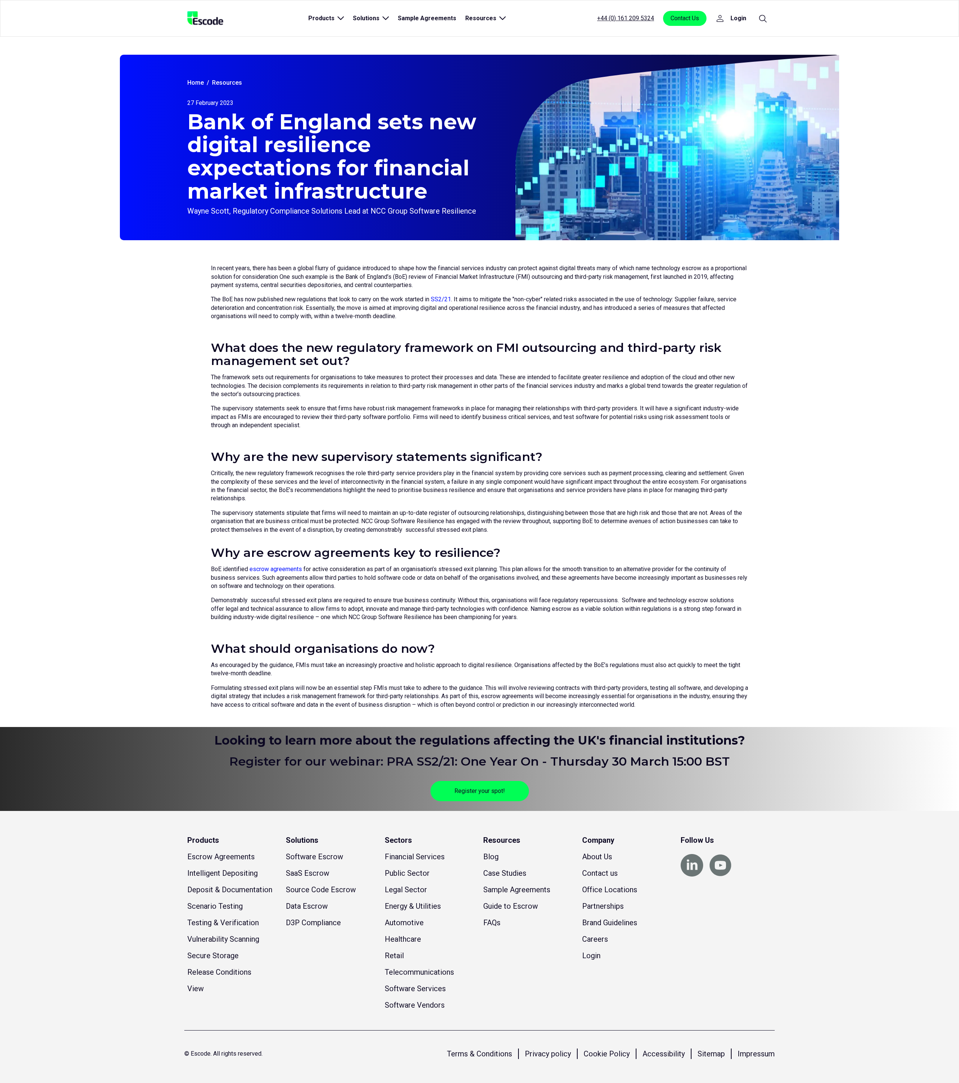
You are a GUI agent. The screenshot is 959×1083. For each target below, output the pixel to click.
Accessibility (663, 1053)
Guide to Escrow (510, 906)
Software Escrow (314, 856)
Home (195, 82)
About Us (597, 856)
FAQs (491, 922)
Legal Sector (406, 889)
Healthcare (403, 939)
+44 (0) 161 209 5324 (625, 18)
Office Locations (609, 889)
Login (591, 955)
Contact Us (685, 18)
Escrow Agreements (221, 856)
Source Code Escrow (321, 889)
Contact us (600, 873)
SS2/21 (441, 299)
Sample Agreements (427, 18)
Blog (491, 856)
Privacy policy (548, 1053)
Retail (394, 955)
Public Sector (407, 873)
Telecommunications (419, 972)
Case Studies (504, 873)
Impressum (756, 1053)
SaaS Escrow (307, 873)
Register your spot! (479, 790)
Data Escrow (307, 906)
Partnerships (603, 906)
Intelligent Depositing (222, 873)
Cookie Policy (607, 1053)
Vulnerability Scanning (223, 939)
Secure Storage (213, 955)
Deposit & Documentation (229, 889)
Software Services (415, 988)
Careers (595, 939)
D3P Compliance (313, 922)
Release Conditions (219, 972)
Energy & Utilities (413, 906)
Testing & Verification (223, 922)
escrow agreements (275, 569)
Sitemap (711, 1053)
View (195, 988)
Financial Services (415, 856)
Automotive (404, 922)
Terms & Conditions (479, 1053)
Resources (227, 82)
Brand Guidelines (609, 922)
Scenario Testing (215, 906)
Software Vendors (415, 1005)
